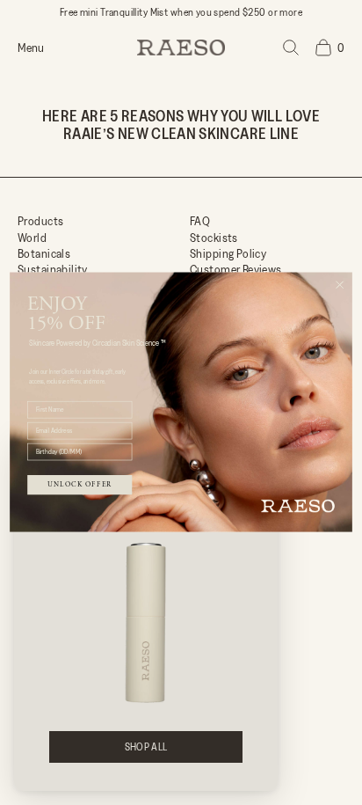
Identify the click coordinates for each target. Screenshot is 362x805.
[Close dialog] (339, 284)
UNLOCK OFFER (79, 484)
